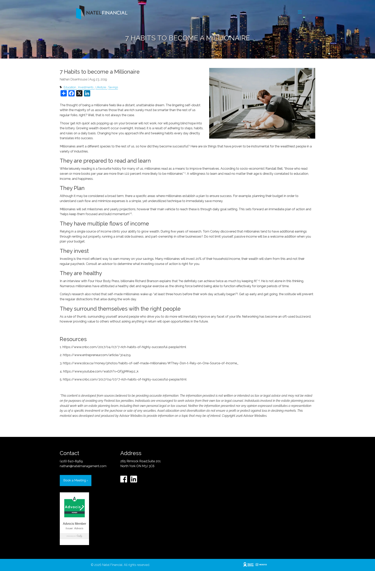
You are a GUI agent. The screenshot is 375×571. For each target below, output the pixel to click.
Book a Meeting (75, 480)
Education (70, 87)
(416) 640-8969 (71, 461)
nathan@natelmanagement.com (83, 466)
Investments (85, 87)
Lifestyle (101, 87)
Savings (113, 87)
